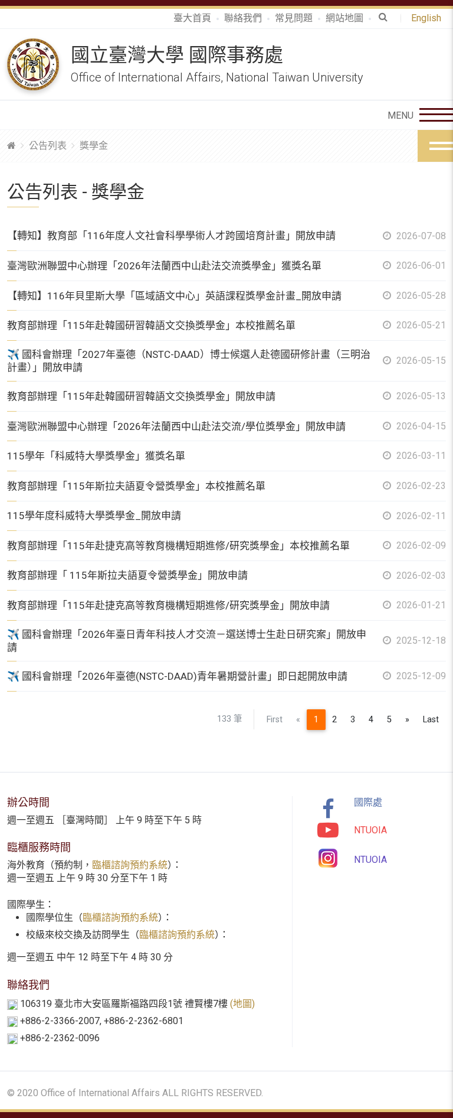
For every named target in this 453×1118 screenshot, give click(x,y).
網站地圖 (344, 18)
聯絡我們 (243, 18)
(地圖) (242, 1003)
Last (431, 720)
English (428, 18)
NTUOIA (370, 830)
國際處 (368, 802)
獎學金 (94, 145)
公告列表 (48, 145)
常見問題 (294, 18)
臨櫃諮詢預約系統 (130, 865)
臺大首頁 (192, 18)
